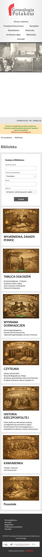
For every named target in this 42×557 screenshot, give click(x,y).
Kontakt (21, 39)
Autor (7, 180)
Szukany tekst (10, 165)
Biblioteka (31, 34)
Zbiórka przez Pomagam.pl (21, 132)
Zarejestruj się (22, 120)
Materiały (29, 30)
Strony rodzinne (21, 21)
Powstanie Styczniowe (14, 26)
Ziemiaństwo (13, 30)
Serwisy (8, 522)
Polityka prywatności (13, 527)
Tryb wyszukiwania (12, 172)
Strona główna (6, 137)
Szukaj (21, 199)
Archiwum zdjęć (13, 34)
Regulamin (9, 524)
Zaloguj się (37, 120)
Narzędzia (34, 26)
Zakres (8, 188)
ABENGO (29, 551)
